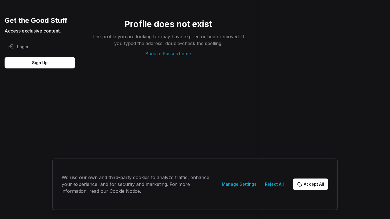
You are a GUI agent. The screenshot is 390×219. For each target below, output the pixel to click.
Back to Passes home (168, 53)
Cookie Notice (125, 191)
